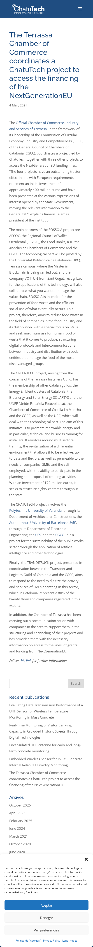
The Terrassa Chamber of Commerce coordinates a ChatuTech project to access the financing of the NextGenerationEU (44, 778)
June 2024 (17, 828)
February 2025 (20, 820)
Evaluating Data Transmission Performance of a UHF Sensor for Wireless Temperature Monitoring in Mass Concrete (46, 711)
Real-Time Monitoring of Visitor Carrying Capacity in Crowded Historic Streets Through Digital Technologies (44, 731)
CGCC (59, 534)
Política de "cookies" (28, 940)
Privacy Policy (51, 940)
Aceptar (46, 905)
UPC (38, 534)
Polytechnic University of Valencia (35, 510)
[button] (86, 859)
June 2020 (17, 852)
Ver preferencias (46, 930)
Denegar (46, 917)
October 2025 (20, 805)
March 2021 (18, 836)
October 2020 (20, 844)
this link (25, 660)
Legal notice (69, 940)
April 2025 (17, 813)
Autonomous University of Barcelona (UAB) (42, 522)
